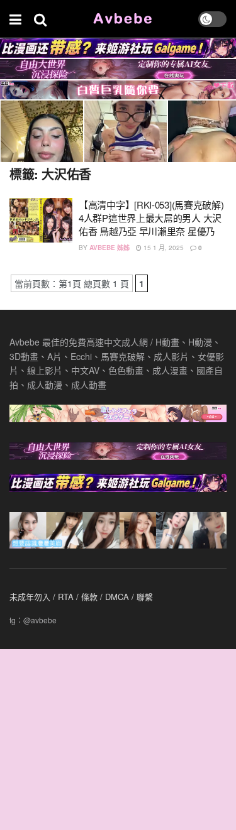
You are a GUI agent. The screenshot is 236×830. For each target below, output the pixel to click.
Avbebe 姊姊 (109, 247)
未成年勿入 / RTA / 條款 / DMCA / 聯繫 (81, 597)
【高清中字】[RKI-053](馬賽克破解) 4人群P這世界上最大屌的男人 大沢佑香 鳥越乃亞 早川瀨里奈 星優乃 (151, 218)
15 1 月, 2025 (163, 247)
